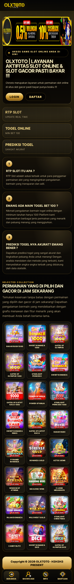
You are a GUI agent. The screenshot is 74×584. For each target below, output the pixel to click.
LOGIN (14, 97)
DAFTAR (35, 97)
